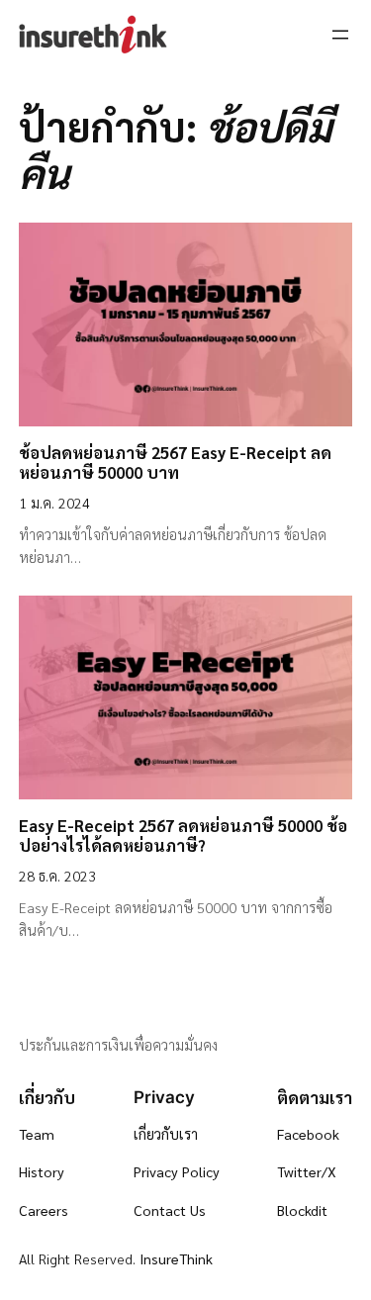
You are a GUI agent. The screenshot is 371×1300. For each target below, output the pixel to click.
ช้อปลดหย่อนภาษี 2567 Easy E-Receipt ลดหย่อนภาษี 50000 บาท (175, 462)
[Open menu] (340, 34)
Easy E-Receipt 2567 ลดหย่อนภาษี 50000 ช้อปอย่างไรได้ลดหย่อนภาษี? (183, 835)
